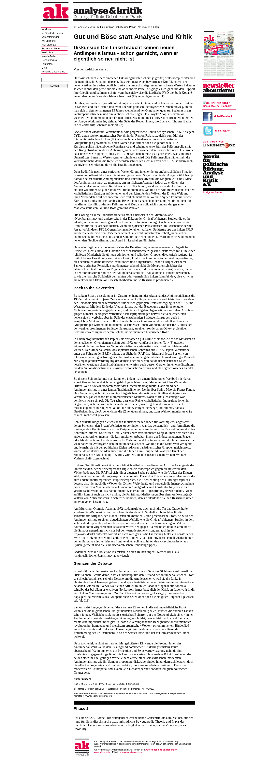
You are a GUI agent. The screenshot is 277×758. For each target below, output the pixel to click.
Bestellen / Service (52, 48)
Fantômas (47, 64)
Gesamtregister (50, 60)
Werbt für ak (48, 52)
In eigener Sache (212, 192)
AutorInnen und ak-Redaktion (161, 749)
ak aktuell (47, 29)
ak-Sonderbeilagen (52, 33)
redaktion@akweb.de (131, 752)
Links (44, 67)
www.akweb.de (102, 752)
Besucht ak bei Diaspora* (217, 106)
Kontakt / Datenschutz (53, 71)
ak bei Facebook (223, 116)
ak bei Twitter (222, 130)
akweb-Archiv (49, 56)
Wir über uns (49, 40)
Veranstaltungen (51, 37)
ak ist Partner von (213, 141)
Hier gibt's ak (49, 44)
